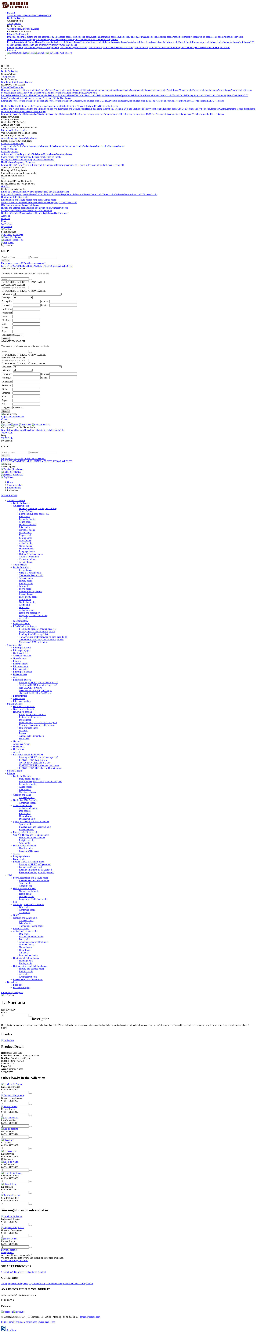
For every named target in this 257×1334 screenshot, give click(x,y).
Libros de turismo (147, 42)
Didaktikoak (19, 746)
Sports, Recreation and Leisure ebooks (31, 821)
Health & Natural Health (97, 108)
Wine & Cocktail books (31, 42)
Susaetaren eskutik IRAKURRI (28, 754)
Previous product (9, 1250)
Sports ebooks (7, 157)
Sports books (133, 42)
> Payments (22, 1283)
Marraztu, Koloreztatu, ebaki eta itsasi (36, 725)
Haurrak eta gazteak (22, 712)
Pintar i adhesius (20, 663)
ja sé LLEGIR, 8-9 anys (30, 687)
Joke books (151, 37)
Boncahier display (37, 111)
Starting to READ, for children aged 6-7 (38, 685)
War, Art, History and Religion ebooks (31, 835)
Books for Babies (15, 18)
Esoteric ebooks (53, 157)
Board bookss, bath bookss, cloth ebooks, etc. (44, 146)
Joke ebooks (101, 146)
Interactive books (108, 37)
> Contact (41, 1272)
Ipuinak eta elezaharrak (30, 717)
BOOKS (11, 12)
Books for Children (22, 776)
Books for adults (54, 106)
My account (6, 226)
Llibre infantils (20, 696)
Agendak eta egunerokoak (31, 736)
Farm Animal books (133, 194)
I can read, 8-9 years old (44, 165)
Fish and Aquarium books (24, 194)
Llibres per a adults (22, 701)
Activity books (111, 39)
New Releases (8, 430)
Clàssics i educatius (22, 655)
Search (5, 338)
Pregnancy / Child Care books (62, 45)
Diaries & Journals (137, 37)
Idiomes (17, 661)
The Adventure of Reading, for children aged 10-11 (133, 47)
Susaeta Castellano (16, 500)
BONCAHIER (38, 282)
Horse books (108, 194)
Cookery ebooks (9, 149)
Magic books (217, 37)
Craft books (244, 42)
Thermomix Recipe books (54, 42)
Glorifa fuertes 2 (14, 29)
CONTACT (7, 224)
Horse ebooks (49, 154)
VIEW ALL (7, 432)
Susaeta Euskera (14, 704)
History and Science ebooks (14, 159)
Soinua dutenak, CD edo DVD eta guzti (38, 722)
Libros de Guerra (218, 108)
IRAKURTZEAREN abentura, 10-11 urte (39, 765)
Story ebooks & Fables (12, 146)
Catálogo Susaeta (43, 430)
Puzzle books (178, 37)
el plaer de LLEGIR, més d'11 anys (35, 693)
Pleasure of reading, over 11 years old (106, 165)
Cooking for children (76, 39)
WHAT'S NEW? (9, 495)
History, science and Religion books (160, 108)
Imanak (22, 733)
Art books (97, 42)
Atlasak (16, 752)
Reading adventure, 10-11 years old (72, 165)
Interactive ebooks (74, 146)
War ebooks (48, 159)
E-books (11, 34)
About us (5, 216)
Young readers (14, 23)
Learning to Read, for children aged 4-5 (25, 47)
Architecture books (59, 207)
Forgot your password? (12, 263)
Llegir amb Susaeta (22, 679)
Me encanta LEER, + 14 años (216, 47)
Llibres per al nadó (22, 647)
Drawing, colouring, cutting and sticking (26, 37)
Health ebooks (8, 162)
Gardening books (230, 42)
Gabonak (17, 741)
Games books (49, 199)
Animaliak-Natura (21, 744)
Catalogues (17, 992)
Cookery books (8, 210)
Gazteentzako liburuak (24, 709)
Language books (35, 39)
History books (86, 42)
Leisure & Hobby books (167, 42)
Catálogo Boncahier (25, 430)
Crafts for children (95, 39)
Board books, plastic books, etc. (74, 37)
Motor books (216, 42)
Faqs (3, 221)
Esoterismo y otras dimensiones (240, 108)
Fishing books (21, 197)
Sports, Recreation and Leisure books (68, 108)
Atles (15, 677)
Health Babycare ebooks (24, 845)
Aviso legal (43, 1322)
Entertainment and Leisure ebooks (30, 157)
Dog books (6, 194)
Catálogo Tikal (58, 430)
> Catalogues (29, 1272)
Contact (4, 419)
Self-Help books (41, 202)
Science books (73, 42)
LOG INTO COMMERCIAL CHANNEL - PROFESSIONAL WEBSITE (36, 266)
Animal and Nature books (13, 108)
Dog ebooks (26, 154)
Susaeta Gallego (14, 770)
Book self (5, 111)
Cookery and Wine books (198, 108)
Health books (27, 202)
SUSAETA (10, 282)
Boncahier (24, 34)
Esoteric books (185, 42)
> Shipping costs (9, 1283)
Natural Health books (11, 202)
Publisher (11, 50)
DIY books (6, 205)
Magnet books (191, 37)
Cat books (119, 194)
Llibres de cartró (20, 666)
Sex (111, 108)
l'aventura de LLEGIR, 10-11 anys (35, 690)
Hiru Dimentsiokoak (28, 728)
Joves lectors (19, 698)
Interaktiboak (25, 720)
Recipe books (13, 42)
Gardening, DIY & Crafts (25, 800)
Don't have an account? (34, 263)
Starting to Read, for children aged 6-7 (62, 47)
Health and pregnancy (38, 45)
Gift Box (181, 108)
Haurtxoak (24, 738)
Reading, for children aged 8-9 (94, 47)
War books (122, 42)
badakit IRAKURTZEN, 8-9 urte (34, 762)
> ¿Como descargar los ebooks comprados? (49, 1283)
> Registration (86, 1283)
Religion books (109, 42)
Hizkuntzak (18, 749)
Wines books (22, 210)
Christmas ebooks (115, 146)
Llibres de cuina (20, 669)
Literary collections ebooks (13, 130)
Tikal (17, 34)
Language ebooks (16, 138)
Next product (7, 1252)
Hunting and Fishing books (38, 108)
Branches (5, 218)
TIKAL (23, 282)
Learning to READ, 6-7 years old (17, 165)
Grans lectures (19, 658)
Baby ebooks (31, 138)
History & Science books (55, 39)
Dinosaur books (20, 39)
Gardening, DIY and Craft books (128, 108)
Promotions (6, 992)
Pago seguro (7, 1322)
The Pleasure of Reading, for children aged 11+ (179, 47)
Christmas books (164, 37)
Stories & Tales (52, 37)
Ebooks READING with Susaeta (28, 861)
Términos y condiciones (25, 1322)
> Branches (17, 1272)
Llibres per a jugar (21, 650)
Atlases (4, 138)
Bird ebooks (37, 154)
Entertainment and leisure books (16, 199)
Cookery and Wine (22, 795)
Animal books (230, 37)
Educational (94, 37)
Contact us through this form (14, 1260)
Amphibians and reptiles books (60, 194)
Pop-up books (204, 37)
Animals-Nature (20, 45)
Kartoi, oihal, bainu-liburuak (32, 714)
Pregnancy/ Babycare (25, 162)
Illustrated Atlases (30, 29)
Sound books (122, 37)
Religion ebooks (35, 159)
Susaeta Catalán (14, 645)
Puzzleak (23, 730)
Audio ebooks (89, 146)
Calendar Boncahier (19, 111)
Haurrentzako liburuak (24, 706)
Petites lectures (20, 674)
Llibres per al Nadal (22, 671)
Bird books (41, 194)
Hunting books (8, 197)
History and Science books (13, 207)
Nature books (237, 90)
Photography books (201, 42)
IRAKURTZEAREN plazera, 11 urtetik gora (40, 768)
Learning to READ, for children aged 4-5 (38, 682)
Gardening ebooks (9, 151)
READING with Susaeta (106, 106)
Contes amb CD (20, 653)
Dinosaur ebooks (64, 154)
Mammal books (82, 194)
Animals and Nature (10, 154)
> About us (6, 1272)
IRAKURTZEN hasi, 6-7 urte (33, 760)
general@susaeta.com (90, 1317)
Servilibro (11, 1330)
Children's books (25, 106)
